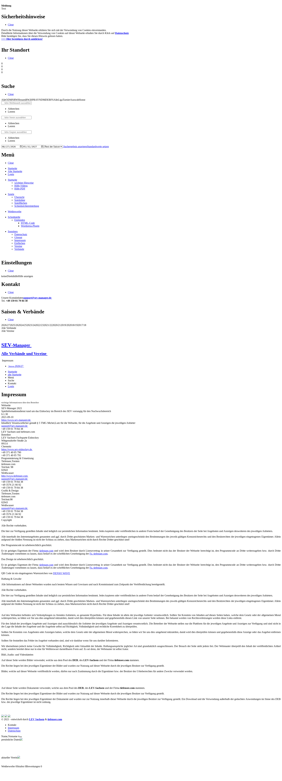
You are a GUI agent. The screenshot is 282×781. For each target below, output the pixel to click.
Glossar (18, 237)
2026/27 (16, 366)
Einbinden (19, 220)
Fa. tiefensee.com (99, 553)
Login (11, 174)
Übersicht (19, 197)
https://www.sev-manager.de (16, 420)
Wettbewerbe (14, 211)
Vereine (18, 246)
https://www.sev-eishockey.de (17, 449)
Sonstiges (13, 231)
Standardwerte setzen (98, 146)
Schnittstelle (14, 217)
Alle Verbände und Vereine (24, 353)
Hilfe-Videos (21, 185)
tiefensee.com (46, 550)
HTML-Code (28, 223)
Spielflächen (20, 203)
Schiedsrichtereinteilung (26, 206)
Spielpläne (19, 200)
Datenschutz (20, 234)
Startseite (12, 168)
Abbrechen (13, 108)
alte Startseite (14, 374)
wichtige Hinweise (24, 182)
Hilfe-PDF (19, 188)
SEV (15, 345)
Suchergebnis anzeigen (75, 146)
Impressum (20, 240)
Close (11, 24)
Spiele (11, 194)
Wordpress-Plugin (30, 225)
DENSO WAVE (61, 573)
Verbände (19, 249)
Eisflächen (19, 243)
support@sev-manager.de (37, 297)
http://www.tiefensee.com (14, 475)
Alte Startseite (15, 171)
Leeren (11, 111)
